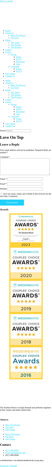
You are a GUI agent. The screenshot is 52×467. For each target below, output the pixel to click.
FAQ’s (19, 59)
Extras (18, 57)
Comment (5, 157)
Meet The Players (18, 35)
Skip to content (6, 1)
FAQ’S (19, 71)
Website (3, 189)
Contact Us (10, 76)
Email (3, 184)
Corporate (15, 66)
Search (3, 130)
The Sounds (16, 45)
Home (8, 30)
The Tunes (15, 42)
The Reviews (16, 47)
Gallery (8, 50)
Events (8, 52)
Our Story (15, 38)
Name (3, 179)
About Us (9, 33)
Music (8, 40)
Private (14, 54)
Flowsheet (20, 62)
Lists (18, 64)
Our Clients (10, 73)
